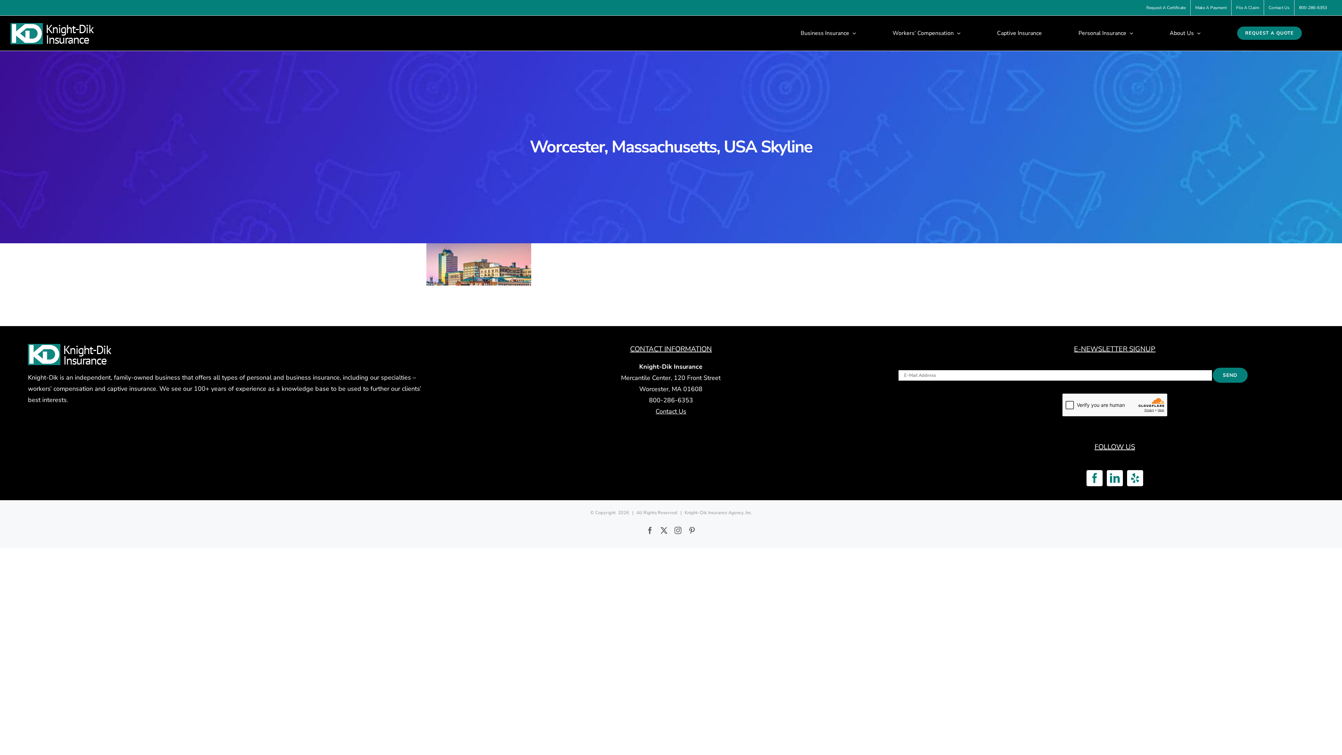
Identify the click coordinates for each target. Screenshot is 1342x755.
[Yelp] (1135, 478)
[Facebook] (1095, 478)
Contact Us (671, 411)
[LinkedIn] (1115, 478)
